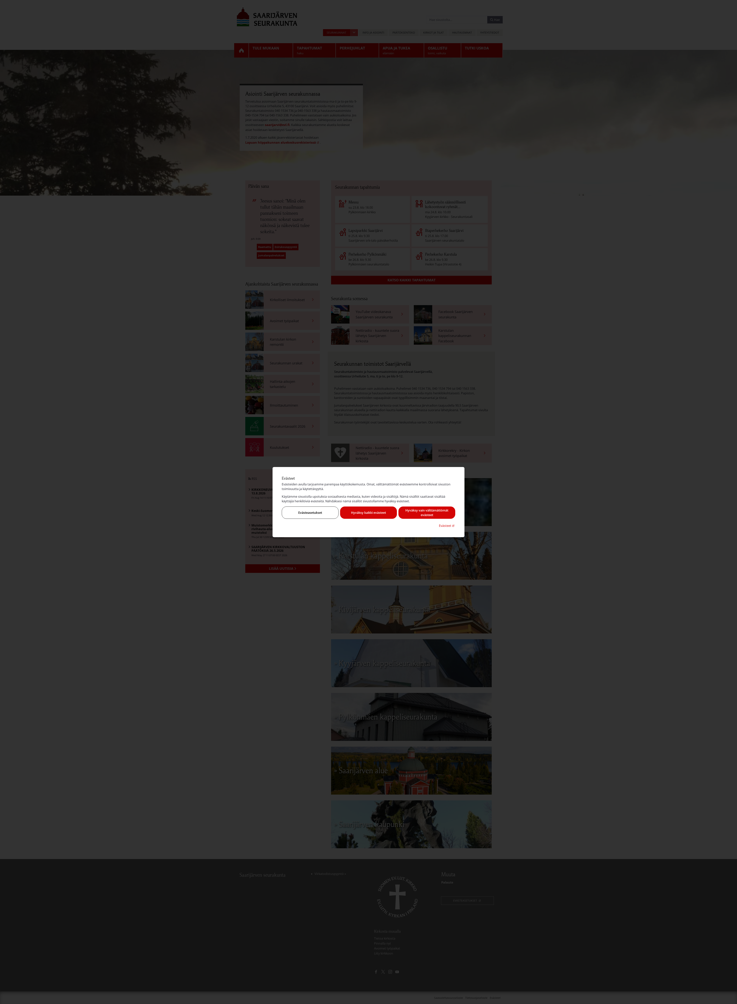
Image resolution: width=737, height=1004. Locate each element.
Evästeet (447, 525)
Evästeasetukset (310, 513)
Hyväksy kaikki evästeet (368, 513)
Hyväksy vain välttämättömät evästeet (426, 512)
